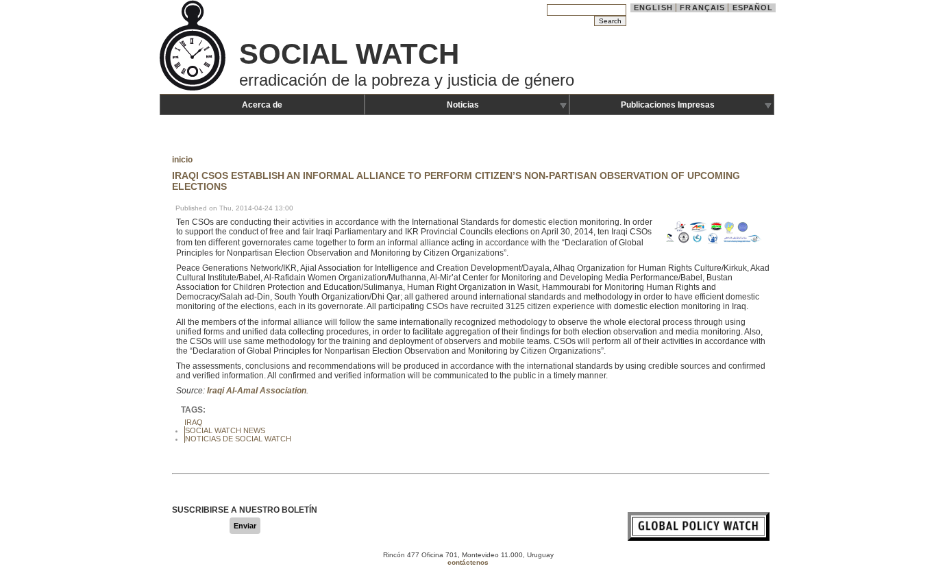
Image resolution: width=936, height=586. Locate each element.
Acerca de (262, 105)
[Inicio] (194, 89)
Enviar (245, 526)
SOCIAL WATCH (349, 54)
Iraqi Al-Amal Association (256, 390)
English (653, 7)
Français (702, 7)
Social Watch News (225, 430)
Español (753, 7)
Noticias (463, 105)
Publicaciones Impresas (668, 105)
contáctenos (468, 562)
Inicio (182, 159)
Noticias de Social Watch (238, 439)
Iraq (193, 422)
